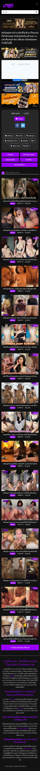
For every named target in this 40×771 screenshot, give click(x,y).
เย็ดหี (26, 146)
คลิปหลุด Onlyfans (29, 154)
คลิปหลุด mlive (27, 748)
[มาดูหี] (8, 6)
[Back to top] (36, 767)
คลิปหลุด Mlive (10, 160)
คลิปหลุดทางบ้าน (11, 141)
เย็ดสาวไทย (16, 146)
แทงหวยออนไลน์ (31, 766)
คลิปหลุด (10, 136)
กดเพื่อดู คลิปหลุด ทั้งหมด (20, 647)
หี (33, 141)
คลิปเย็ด (25, 141)
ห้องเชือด (29, 160)
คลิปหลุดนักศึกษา (19, 165)
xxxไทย (20, 136)
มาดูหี (12, 676)
